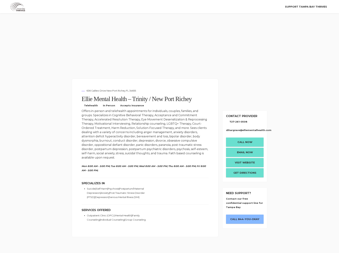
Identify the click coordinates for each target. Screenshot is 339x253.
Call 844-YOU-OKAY (244, 219)
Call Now (244, 142)
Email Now (245, 152)
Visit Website (245, 162)
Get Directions (244, 172)
